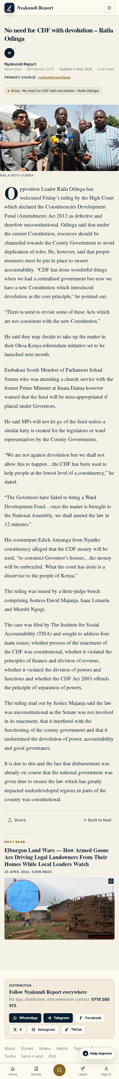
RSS (52, 1056)
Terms (9, 1056)
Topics (79, 1048)
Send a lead (32, 1056)
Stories (27, 1048)
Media (62, 1048)
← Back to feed (97, 820)
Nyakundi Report (20, 64)
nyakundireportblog (54, 77)
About (9, 1048)
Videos (45, 1048)
